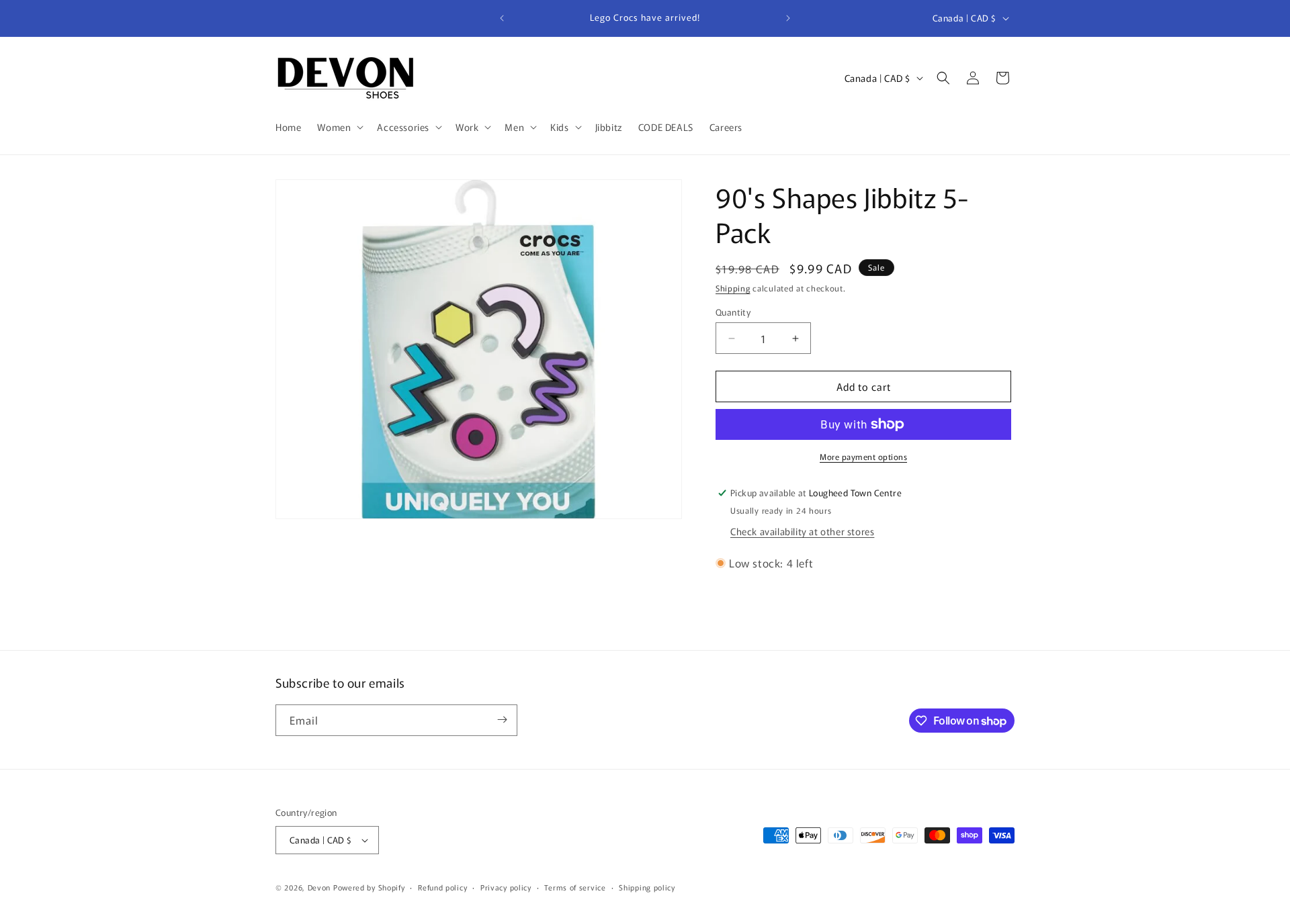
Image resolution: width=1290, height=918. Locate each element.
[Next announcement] (788, 18)
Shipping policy (647, 887)
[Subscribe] (502, 719)
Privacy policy (505, 887)
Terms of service (574, 887)
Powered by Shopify (369, 887)
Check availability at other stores (802, 531)
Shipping (733, 287)
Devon (319, 887)
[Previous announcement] (502, 18)
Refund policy (442, 887)
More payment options (863, 456)
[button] (339, 127)
